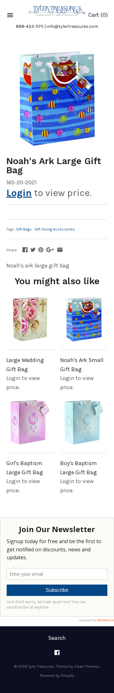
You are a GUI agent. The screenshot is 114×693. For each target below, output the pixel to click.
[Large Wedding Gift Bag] (30, 319)
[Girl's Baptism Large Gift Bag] (30, 422)
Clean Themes (86, 666)
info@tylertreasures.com (72, 26)
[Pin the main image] (40, 249)
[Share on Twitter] (32, 249)
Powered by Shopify (57, 675)
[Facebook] (57, 655)
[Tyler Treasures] (57, 10)
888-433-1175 (29, 26)
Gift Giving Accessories (55, 229)
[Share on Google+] (50, 249)
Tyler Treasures (41, 666)
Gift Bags (24, 229)
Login (19, 193)
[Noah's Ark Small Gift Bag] (84, 319)
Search (57, 638)
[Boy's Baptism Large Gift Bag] (84, 422)
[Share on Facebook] (25, 249)
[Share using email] (60, 249)
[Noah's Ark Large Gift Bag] (57, 98)
